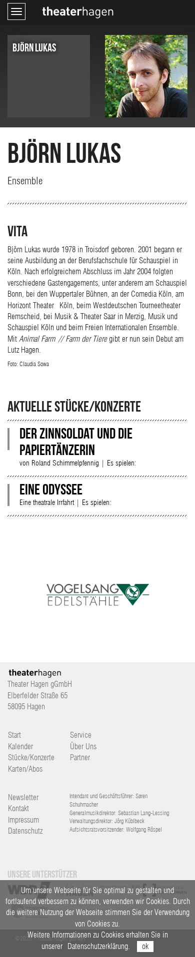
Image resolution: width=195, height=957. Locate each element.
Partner (80, 757)
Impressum (23, 820)
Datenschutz (25, 831)
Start (14, 735)
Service (81, 735)
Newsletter (23, 797)
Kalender (20, 746)
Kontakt (18, 808)
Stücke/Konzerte (31, 757)
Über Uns (83, 746)
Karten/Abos (25, 769)
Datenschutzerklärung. (99, 946)
